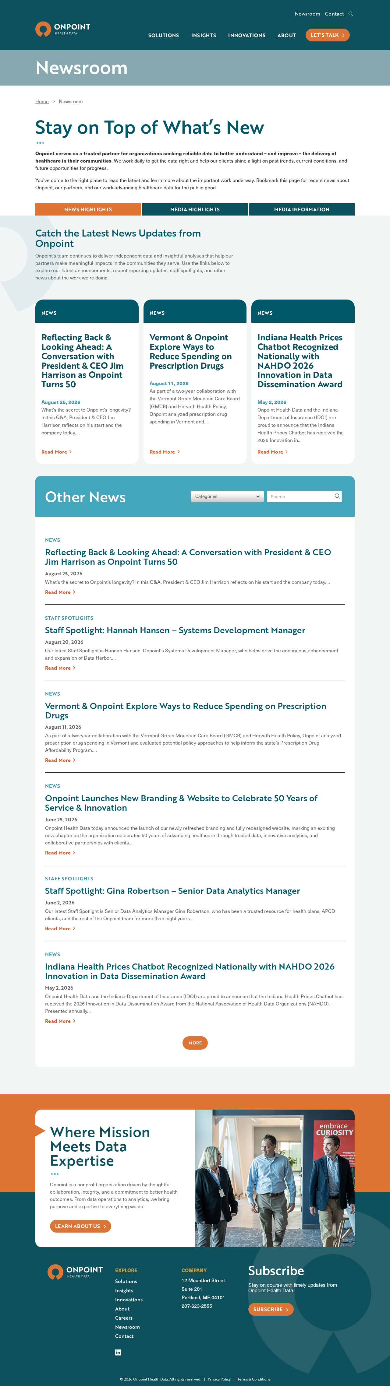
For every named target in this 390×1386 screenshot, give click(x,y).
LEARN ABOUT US (78, 1226)
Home (42, 101)
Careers (124, 1317)
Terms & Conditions (250, 1379)
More (195, 1043)
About (287, 35)
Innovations (246, 35)
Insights (203, 35)
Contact (334, 13)
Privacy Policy (216, 1379)
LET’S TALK (325, 34)
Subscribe (269, 1309)
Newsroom (307, 13)
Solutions (163, 35)
